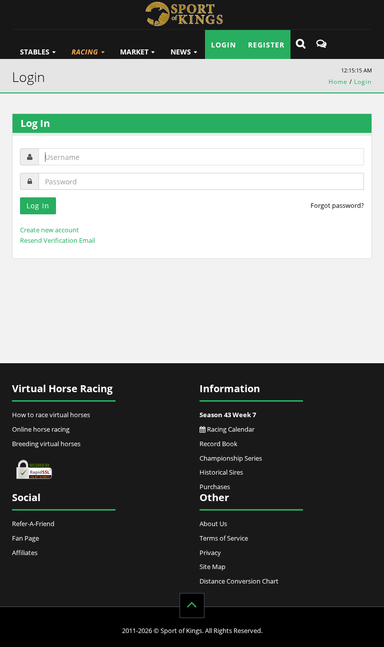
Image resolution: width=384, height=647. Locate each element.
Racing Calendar (230, 429)
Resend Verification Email (57, 240)
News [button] (180, 51)
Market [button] (134, 51)
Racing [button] (85, 51)
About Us (213, 523)
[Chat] (321, 44)
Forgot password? (337, 205)
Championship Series (231, 458)
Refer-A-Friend (33, 523)
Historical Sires (221, 472)
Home (338, 81)
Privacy (210, 552)
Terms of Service (224, 538)
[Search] (300, 44)
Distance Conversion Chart (239, 581)
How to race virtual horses (51, 414)
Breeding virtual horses (46, 443)
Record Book (219, 443)
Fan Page (25, 538)
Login (223, 44)
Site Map (213, 566)
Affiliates (25, 552)
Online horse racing (41, 429)
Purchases (215, 486)
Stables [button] (35, 51)
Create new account (49, 229)
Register (266, 44)
